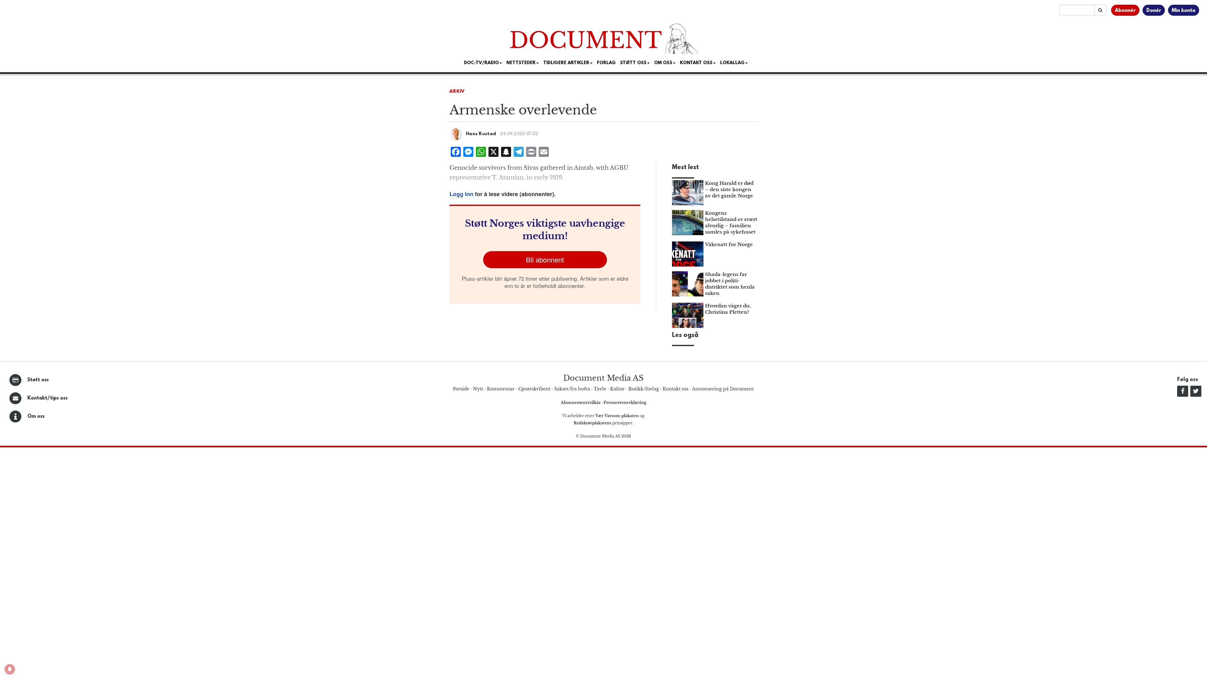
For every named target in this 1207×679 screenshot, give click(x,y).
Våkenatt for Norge (729, 244)
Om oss (36, 416)
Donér (1153, 11)
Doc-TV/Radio (481, 63)
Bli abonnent (545, 259)
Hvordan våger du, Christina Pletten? (728, 309)
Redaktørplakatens (592, 423)
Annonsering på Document (723, 389)
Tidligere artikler (566, 63)
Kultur (617, 389)
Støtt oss (38, 380)
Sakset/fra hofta (572, 389)
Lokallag (732, 63)
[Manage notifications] (10, 669)
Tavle (600, 389)
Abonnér (1125, 11)
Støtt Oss (633, 63)
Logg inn (461, 194)
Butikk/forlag (643, 389)
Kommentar (501, 389)
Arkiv (457, 91)
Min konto (1183, 11)
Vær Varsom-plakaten (617, 415)
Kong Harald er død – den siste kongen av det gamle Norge (729, 189)
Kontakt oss (696, 63)
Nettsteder (521, 63)
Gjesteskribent (534, 389)
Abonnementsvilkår (581, 402)
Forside (461, 389)
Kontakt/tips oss (47, 398)
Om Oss (663, 63)
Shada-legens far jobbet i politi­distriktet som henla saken (730, 283)
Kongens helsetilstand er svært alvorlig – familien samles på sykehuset (731, 222)
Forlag (606, 63)
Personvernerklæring (625, 402)
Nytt (478, 389)
